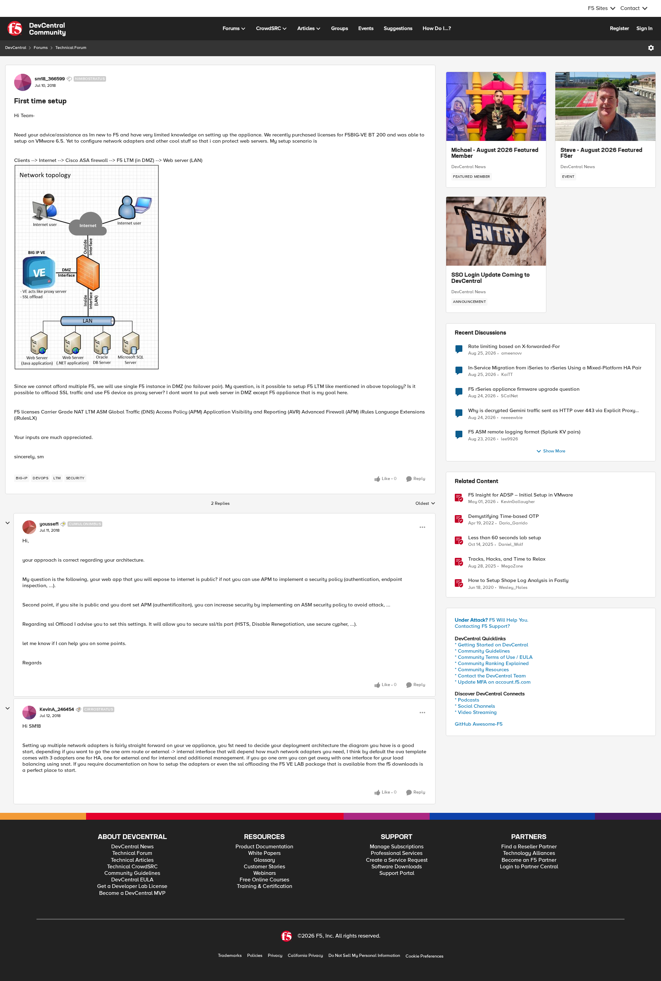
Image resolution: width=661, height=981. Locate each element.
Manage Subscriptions (396, 847)
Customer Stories (264, 867)
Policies (254, 955)
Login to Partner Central (529, 867)
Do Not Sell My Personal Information (364, 955)
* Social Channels (475, 706)
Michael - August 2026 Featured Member (494, 154)
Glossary (264, 860)
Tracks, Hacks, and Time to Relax (506, 559)
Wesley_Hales (513, 587)
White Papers (264, 853)
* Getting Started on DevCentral (491, 645)
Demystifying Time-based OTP (503, 516)
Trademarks (230, 955)
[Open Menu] (651, 48)
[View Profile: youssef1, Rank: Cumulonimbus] (29, 527)
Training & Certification (264, 886)
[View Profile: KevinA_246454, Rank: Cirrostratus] (29, 712)
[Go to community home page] (36, 28)
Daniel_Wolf (511, 544)
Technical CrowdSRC (132, 867)
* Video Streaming (476, 712)
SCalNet (509, 396)
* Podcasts (467, 700)
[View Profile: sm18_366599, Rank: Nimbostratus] (22, 82)
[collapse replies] (7, 523)
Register (619, 28)
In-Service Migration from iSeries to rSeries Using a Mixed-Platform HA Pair (554, 368)
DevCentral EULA (132, 880)
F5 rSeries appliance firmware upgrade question (523, 389)
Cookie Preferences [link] (424, 956)
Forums (41, 47)
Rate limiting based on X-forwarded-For (514, 346)
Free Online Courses (264, 880)
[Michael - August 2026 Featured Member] (496, 106)
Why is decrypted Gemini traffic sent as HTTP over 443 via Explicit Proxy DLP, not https (551, 410)
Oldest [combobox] (426, 504)
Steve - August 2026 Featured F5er (601, 154)
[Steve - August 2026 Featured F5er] (605, 106)
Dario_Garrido (513, 523)
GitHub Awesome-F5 (479, 724)
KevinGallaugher (518, 501)
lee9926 (509, 439)
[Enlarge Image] (220, 266)
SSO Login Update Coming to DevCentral (490, 278)
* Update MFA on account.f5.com (493, 682)
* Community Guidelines (482, 651)
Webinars (264, 873)
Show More (554, 451)
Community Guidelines (132, 873)
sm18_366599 (50, 79)
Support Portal (396, 873)
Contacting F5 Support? (482, 626)
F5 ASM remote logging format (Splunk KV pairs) (524, 432)
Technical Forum (70, 47)
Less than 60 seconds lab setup (504, 538)
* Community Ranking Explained (492, 663)
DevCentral (15, 47)
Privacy (275, 955)
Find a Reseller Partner (529, 847)
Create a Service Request (397, 860)
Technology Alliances (529, 853)
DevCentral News (468, 167)
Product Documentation (264, 847)
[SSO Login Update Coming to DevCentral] (496, 231)
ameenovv (511, 353)
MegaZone (512, 566)
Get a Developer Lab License (132, 886)
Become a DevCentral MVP (132, 893)
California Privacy (305, 955)
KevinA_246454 (57, 709)
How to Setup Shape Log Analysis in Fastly (518, 580)
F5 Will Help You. (491, 620)
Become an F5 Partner (529, 860)
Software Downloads (396, 867)
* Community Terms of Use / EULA (494, 657)
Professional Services (396, 853)
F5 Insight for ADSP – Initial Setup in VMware (520, 495)
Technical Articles (132, 860)
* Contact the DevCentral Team (490, 676)
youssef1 (49, 524)
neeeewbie (512, 417)
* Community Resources (482, 669)
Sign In (644, 28)
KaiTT (507, 374)
